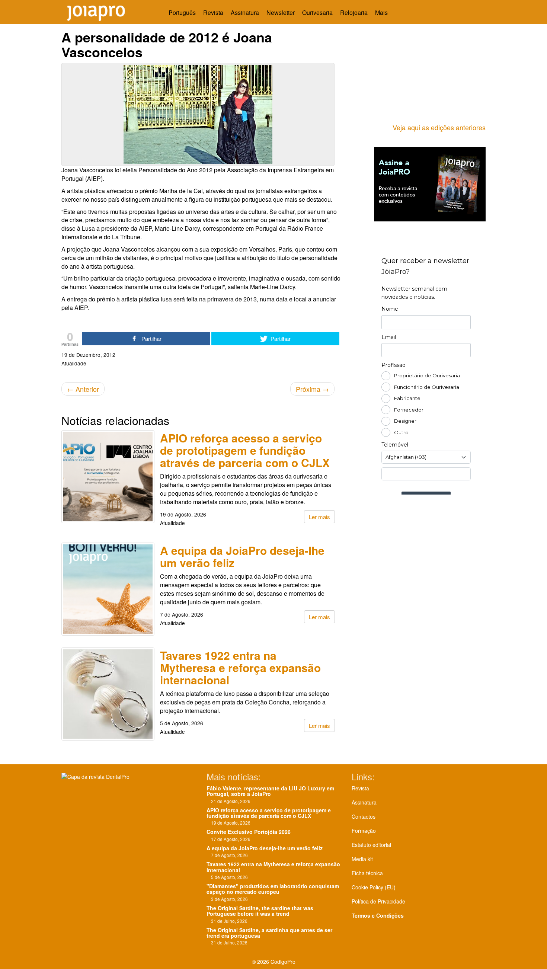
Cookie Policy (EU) (374, 887)
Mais (382, 12)
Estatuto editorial (371, 844)
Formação (364, 830)
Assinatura (245, 12)
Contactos (363, 816)
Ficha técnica (367, 873)
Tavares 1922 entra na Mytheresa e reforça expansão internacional (240, 667)
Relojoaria (354, 12)
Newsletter (280, 12)
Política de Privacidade (378, 901)
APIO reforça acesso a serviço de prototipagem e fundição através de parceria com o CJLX (245, 450)
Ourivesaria (317, 12)
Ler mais (319, 517)
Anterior (83, 389)
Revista (213, 12)
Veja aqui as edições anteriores (439, 127)
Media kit (362, 859)
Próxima (312, 389)
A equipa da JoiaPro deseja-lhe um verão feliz (242, 556)
